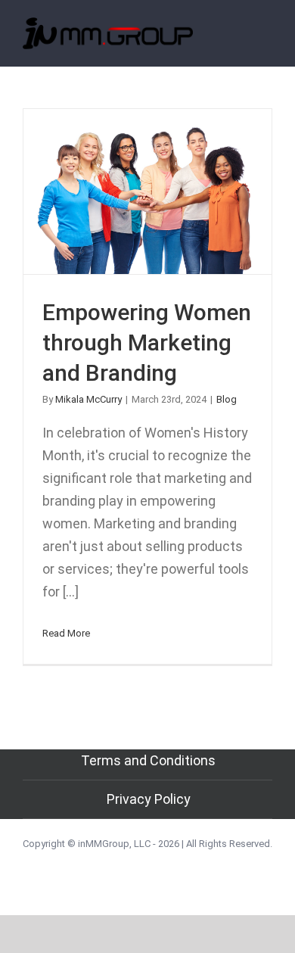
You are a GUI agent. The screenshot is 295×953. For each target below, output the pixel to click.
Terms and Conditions (148, 760)
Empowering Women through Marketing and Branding (147, 191)
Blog (226, 399)
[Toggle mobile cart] (239, 40)
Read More (66, 633)
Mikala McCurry (88, 399)
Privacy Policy (149, 799)
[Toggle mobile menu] (266, 40)
